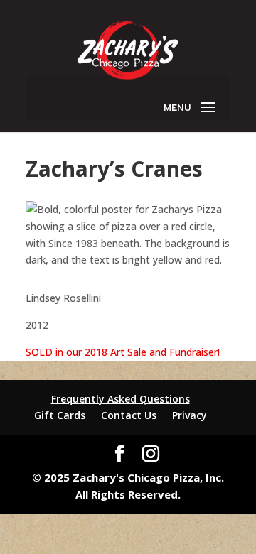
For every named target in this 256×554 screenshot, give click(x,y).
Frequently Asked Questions (120, 399)
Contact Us (128, 415)
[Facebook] (119, 454)
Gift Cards (59, 415)
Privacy (189, 415)
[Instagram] (150, 454)
